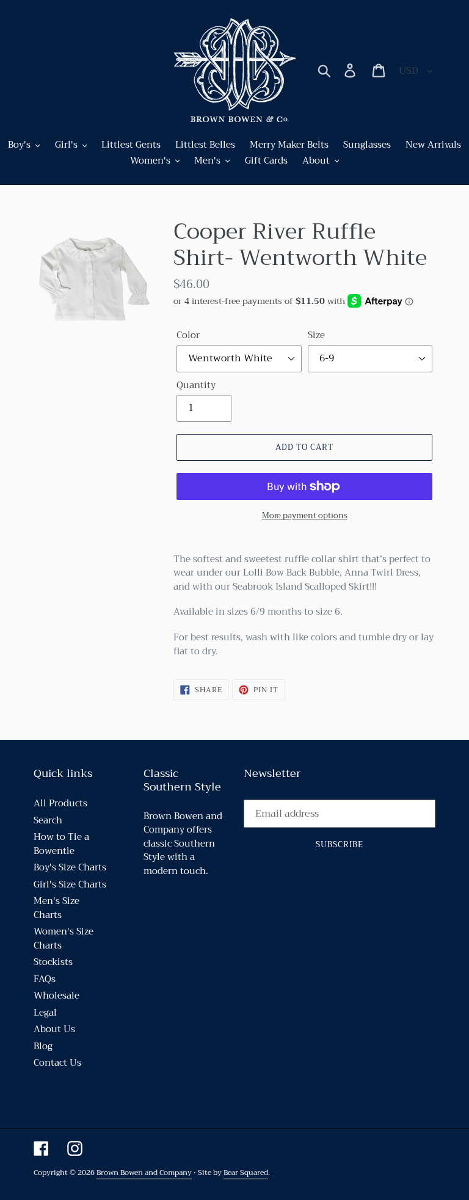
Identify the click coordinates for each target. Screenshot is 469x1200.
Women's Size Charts (63, 938)
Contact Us (57, 1063)
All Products (60, 803)
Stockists (53, 962)
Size (316, 335)
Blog (43, 1046)
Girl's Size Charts (70, 884)
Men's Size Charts (56, 908)
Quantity (196, 385)
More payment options (304, 516)
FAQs (45, 979)
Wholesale (56, 995)
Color (188, 335)
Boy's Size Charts (70, 867)
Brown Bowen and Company (144, 1172)
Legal (45, 1013)
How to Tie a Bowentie (61, 844)
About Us (54, 1029)
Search (48, 820)
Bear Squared (246, 1172)
